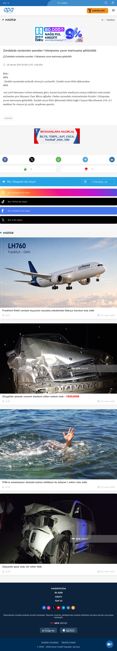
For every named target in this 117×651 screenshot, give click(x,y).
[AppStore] (68, 630)
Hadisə (111, 19)
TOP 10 (58, 600)
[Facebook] (44, 608)
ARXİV (58, 596)
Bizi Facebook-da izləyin (19, 211)
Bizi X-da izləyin (15, 220)
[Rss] (73, 608)
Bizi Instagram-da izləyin (19, 192)
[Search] (106, 3)
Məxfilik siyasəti (69, 642)
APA (5, 77)
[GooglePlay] (48, 630)
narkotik (8, 118)
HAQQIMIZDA (58, 588)
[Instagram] (49, 608)
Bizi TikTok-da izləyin (17, 202)
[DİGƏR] (112, 11)
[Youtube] (58, 608)
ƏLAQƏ (59, 592)
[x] (53, 608)
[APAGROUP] (58, 623)
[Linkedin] (68, 608)
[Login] (113, 3)
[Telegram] (63, 608)
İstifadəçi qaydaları (49, 642)
